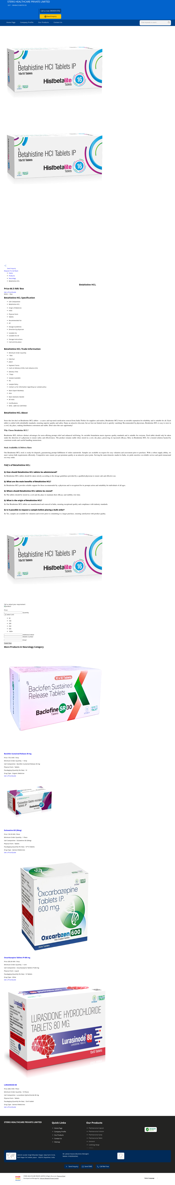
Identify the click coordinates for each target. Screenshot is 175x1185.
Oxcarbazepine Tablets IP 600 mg (17, 957)
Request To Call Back (11, 271)
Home (11, 273)
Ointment (92, 1141)
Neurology (12, 278)
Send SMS (88, 1166)
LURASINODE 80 (10, 1085)
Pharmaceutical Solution (96, 1131)
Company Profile (26, 22)
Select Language (149, 1178)
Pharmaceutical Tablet (95, 1138)
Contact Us (58, 22)
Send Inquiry (51, 16)
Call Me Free (104, 1166)
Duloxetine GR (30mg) (12, 830)
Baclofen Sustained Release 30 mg (17, 754)
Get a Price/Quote (10, 292)
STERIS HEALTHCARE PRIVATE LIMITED (28, 3)
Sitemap (57, 1142)
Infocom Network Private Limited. (49, 1178)
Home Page (10, 22)
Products (12, 276)
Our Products (43, 22)
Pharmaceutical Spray (95, 1135)
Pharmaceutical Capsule (96, 1128)
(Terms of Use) (61, 1176)
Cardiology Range (94, 1145)
